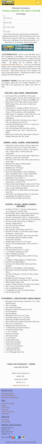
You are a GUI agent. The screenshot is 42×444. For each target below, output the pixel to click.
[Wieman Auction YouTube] (13, 437)
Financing (5, 410)
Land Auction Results (8, 395)
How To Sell (5, 408)
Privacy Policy (6, 422)
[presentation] (21, 17)
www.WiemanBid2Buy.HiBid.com (12, 64)
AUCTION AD (7, 18)
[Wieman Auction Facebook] (10, 437)
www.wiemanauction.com (21, 385)
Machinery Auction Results (10, 397)
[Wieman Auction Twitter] (16, 437)
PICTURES (6, 32)
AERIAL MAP (7, 23)
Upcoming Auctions (8, 393)
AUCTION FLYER (8, 27)
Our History (5, 420)
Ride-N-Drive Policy (8, 404)
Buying (4, 406)
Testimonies (5, 414)
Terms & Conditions (8, 412)
